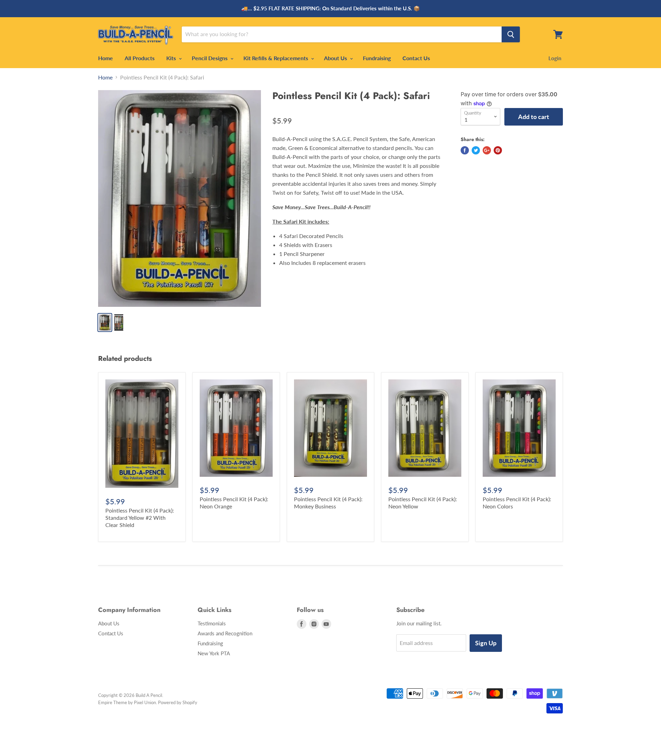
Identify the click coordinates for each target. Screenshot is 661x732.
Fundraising (377, 58)
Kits (171, 58)
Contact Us (416, 58)
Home (105, 58)
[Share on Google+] (487, 150)
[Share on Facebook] (465, 150)
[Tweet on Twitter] (476, 150)
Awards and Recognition (225, 633)
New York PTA (214, 653)
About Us (336, 58)
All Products (140, 58)
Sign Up (485, 643)
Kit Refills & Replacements (276, 58)
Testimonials (212, 623)
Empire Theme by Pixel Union (127, 702)
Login (554, 58)
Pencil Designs (210, 58)
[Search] (511, 34)
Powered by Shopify (177, 702)
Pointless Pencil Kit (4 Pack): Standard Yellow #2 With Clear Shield (139, 517)
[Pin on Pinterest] (498, 150)
